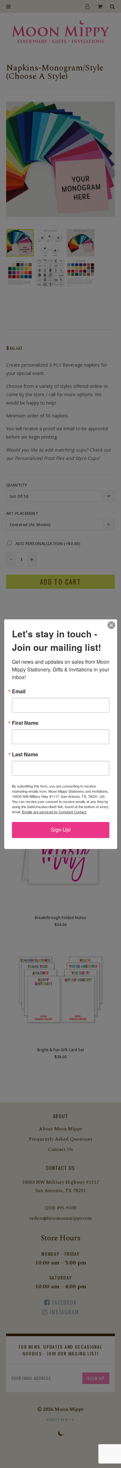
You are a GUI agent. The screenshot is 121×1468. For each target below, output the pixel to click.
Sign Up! (61, 830)
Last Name (25, 754)
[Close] (111, 625)
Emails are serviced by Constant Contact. (54, 811)
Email (18, 691)
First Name (25, 722)
